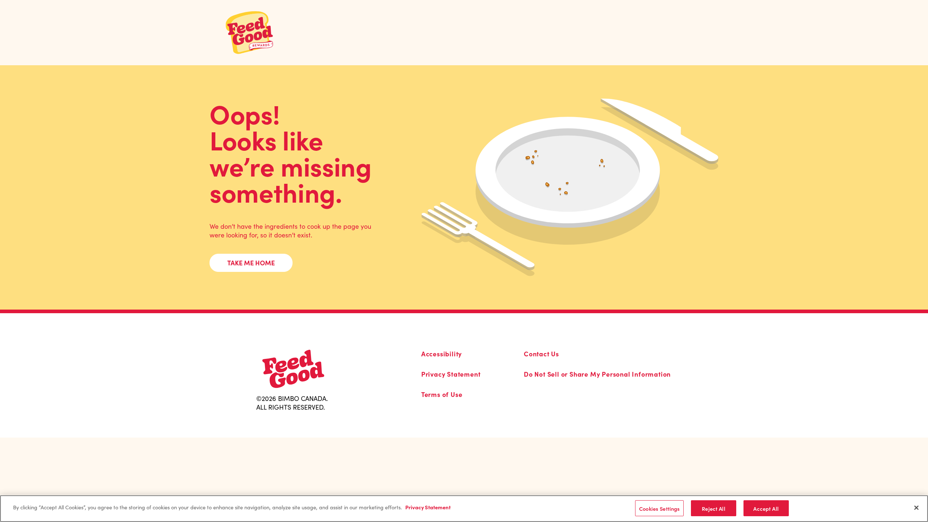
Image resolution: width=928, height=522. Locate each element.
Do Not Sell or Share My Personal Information (597, 374)
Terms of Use (442, 394)
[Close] (916, 507)
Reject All (713, 508)
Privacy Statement (451, 374)
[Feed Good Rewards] (293, 368)
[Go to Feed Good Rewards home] (249, 32)
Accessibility (441, 353)
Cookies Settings (659, 508)
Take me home (251, 262)
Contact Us (541, 353)
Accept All (765, 508)
